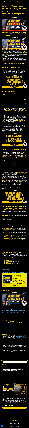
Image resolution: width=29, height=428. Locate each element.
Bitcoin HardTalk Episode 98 (18, 336)
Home (7, 1)
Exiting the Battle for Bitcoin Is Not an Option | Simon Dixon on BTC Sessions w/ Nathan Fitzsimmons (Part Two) (13, 366)
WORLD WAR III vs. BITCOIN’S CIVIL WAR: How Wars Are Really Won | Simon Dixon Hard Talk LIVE (14, 373)
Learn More (14, 407)
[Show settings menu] (24, 30)
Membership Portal (13, 2)
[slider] (14, 30)
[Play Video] (3, 30)
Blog (17, 1)
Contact (23, 1)
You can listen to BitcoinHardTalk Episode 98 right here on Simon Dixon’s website (13, 272)
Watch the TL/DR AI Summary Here (11, 34)
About (10, 1)
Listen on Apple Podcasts (5, 269)
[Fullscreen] (26, 30)
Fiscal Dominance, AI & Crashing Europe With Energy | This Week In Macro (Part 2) (13, 312)
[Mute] (23, 30)
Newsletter (20, 1)
